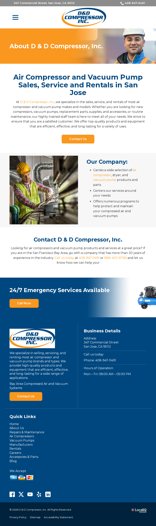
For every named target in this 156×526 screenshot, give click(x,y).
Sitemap (35, 517)
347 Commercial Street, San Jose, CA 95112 (44, 3)
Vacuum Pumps (22, 440)
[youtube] (30, 494)
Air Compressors (22, 436)
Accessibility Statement (58, 517)
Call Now (24, 303)
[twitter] (21, 494)
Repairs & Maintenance (27, 432)
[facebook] (12, 494)
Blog (13, 461)
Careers (15, 453)
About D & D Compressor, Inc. (56, 46)
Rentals (15, 448)
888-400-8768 (115, 258)
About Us (17, 428)
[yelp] (39, 494)
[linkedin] (48, 494)
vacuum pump (104, 180)
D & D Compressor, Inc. (37, 102)
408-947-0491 (135, 3)
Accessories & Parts (24, 457)
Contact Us (78, 139)
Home (14, 424)
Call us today (64, 258)
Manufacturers (21, 444)
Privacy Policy (18, 517)
